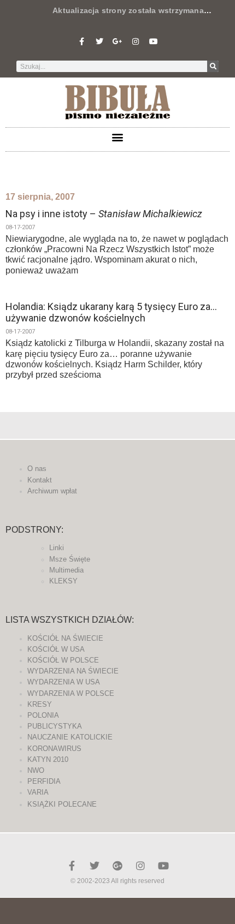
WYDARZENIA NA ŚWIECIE (73, 671)
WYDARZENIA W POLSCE (70, 693)
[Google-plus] (117, 866)
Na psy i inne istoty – (103, 213)
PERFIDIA (44, 781)
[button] (118, 137)
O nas (36, 468)
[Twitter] (99, 41)
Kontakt (39, 480)
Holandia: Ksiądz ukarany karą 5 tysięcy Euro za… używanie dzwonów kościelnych (111, 312)
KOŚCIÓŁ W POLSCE (63, 660)
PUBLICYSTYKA (54, 726)
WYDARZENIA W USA (63, 682)
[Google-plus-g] (117, 41)
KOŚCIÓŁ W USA (56, 649)
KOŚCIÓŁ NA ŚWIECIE (65, 638)
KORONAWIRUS (54, 748)
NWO (35, 770)
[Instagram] (135, 41)
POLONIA (43, 715)
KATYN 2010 (47, 759)
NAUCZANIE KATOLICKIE (70, 737)
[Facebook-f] (81, 41)
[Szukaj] (213, 66)
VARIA (38, 792)
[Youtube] (153, 41)
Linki (56, 548)
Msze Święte (69, 559)
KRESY (39, 704)
